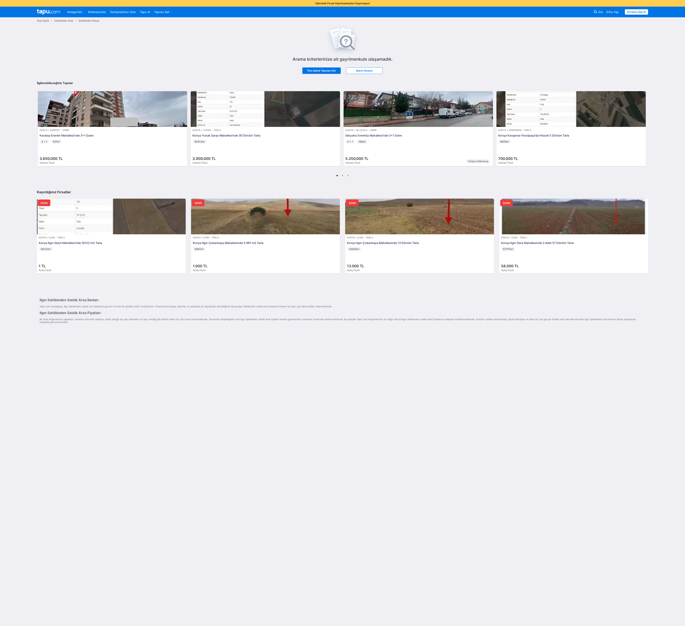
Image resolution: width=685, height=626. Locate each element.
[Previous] (41, 125)
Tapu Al (145, 12)
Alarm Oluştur (364, 70)
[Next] (644, 125)
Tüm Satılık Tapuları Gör (321, 70)
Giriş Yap (612, 12)
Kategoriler (74, 12)
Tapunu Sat (161, 12)
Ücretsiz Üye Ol (636, 11)
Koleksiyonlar (97, 12)
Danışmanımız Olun (123, 12)
